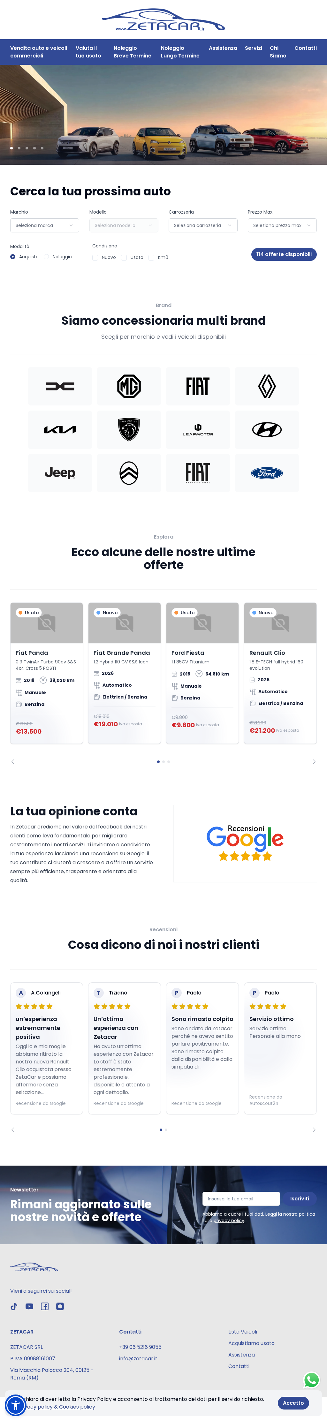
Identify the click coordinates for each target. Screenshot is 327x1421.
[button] (15, 1405)
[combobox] (44, 225)
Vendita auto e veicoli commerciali (38, 51)
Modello (98, 212)
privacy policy (229, 1220)
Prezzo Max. (260, 212)
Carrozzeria (181, 212)
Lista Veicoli (242, 1331)
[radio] (12, 256)
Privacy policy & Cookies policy (56, 1406)
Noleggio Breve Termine (132, 51)
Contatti (305, 48)
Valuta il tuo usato (88, 51)
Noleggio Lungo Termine (180, 51)
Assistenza (223, 48)
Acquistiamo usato (251, 1343)
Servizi (253, 48)
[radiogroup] (41, 256)
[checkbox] (95, 258)
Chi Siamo (278, 51)
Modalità (19, 246)
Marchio (19, 212)
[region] (163, 683)
